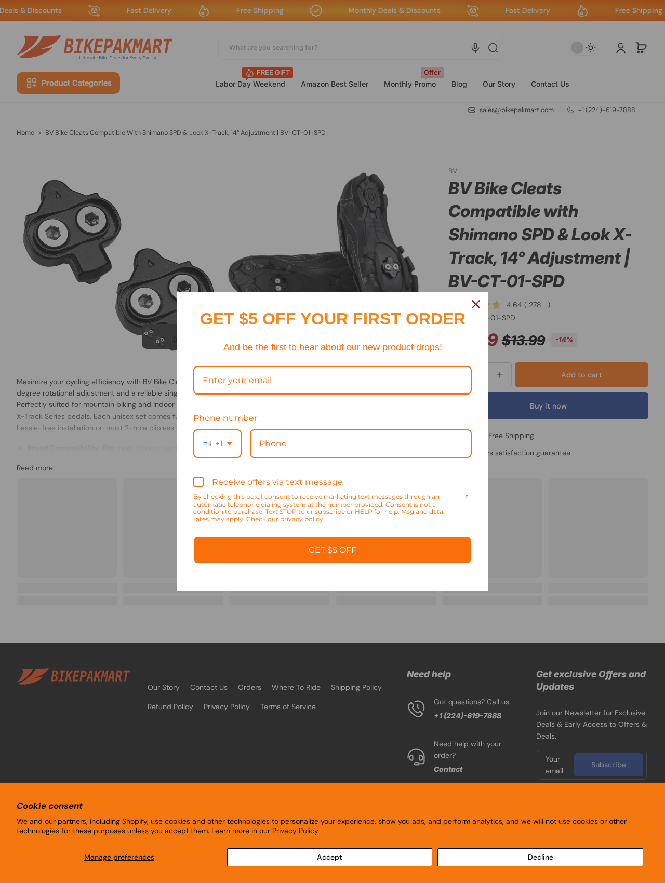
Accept (329, 857)
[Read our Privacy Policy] (465, 498)
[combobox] (217, 443)
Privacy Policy (295, 830)
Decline (540, 857)
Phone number (225, 418)
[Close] (475, 304)
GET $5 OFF (332, 550)
